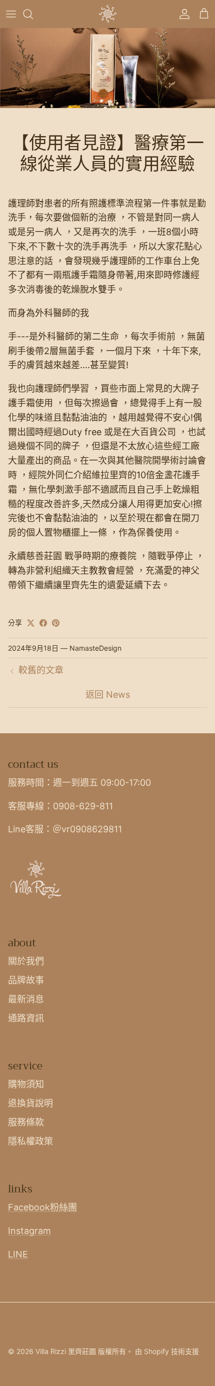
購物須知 (26, 1084)
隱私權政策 (30, 1141)
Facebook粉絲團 (42, 1207)
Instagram (29, 1230)
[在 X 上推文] (30, 623)
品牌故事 (26, 980)
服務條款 (26, 1122)
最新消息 (26, 999)
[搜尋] (33, 14)
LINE (18, 1254)
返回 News (108, 694)
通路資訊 (26, 1018)
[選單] (11, 14)
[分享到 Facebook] (43, 623)
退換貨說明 (30, 1103)
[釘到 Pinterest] (56, 623)
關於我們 (26, 961)
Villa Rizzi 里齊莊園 (66, 1351)
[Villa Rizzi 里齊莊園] (107, 14)
